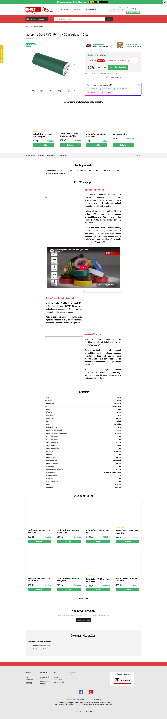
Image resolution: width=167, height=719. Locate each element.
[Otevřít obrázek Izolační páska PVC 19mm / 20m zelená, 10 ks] (33, 91)
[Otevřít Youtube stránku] (91, 692)
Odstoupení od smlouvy (71, 673)
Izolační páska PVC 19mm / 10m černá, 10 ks (127, 532)
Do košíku (44, 145)
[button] (37, 19)
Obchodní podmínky (45, 681)
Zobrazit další (83, 598)
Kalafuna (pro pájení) (120, 134)
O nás (27, 677)
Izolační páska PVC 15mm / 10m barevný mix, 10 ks (42, 135)
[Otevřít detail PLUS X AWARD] (120, 45)
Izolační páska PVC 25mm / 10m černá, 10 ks (97, 580)
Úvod (27, 26)
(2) (63, 155)
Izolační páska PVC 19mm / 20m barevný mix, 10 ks (69, 135)
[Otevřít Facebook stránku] (81, 692)
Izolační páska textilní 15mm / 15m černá (96, 135)
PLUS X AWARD (131, 45)
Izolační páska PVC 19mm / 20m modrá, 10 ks (68, 579)
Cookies (56, 677)
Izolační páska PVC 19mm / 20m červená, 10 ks (68, 531)
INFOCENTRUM (92, 9)
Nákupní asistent (105, 85)
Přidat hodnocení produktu (83, 620)
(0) (51, 155)
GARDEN (28, 46)
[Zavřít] (165, 2)
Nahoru (136, 155)
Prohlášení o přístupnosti (43, 684)
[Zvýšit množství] (104, 67)
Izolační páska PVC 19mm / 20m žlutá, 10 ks (127, 579)
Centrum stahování (59, 682)
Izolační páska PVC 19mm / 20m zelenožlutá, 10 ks (39, 579)
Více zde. (108, 615)
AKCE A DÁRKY (64, 9)
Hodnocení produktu (83, 610)
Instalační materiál (38, 26)
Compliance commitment (29, 682)
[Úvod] (40, 10)
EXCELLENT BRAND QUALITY (133, 46)
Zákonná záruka (58, 679)
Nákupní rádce (29, 679)
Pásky (49, 26)
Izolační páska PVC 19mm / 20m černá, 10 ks (39, 531)
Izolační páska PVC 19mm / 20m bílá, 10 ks (97, 531)
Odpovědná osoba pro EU (110, 73)
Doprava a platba (77, 9)
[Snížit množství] (98, 67)
